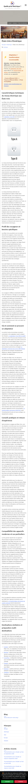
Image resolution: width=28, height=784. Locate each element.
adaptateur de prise (16, 68)
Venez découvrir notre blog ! (11, 717)
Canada (6, 647)
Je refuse (20, 781)
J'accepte (7, 781)
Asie (5, 734)
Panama (6, 663)
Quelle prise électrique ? (12, 6)
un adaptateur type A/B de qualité (17, 336)
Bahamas (6, 668)
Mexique (6, 652)
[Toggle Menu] (25, 5)
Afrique (6, 729)
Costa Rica (6, 658)
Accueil (4, 44)
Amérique (9, 44)
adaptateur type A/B (9, 117)
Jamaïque (6, 672)
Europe (6, 737)
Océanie (6, 740)
